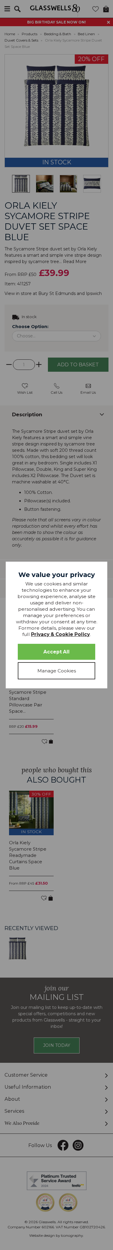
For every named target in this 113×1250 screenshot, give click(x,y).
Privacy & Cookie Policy (60, 634)
